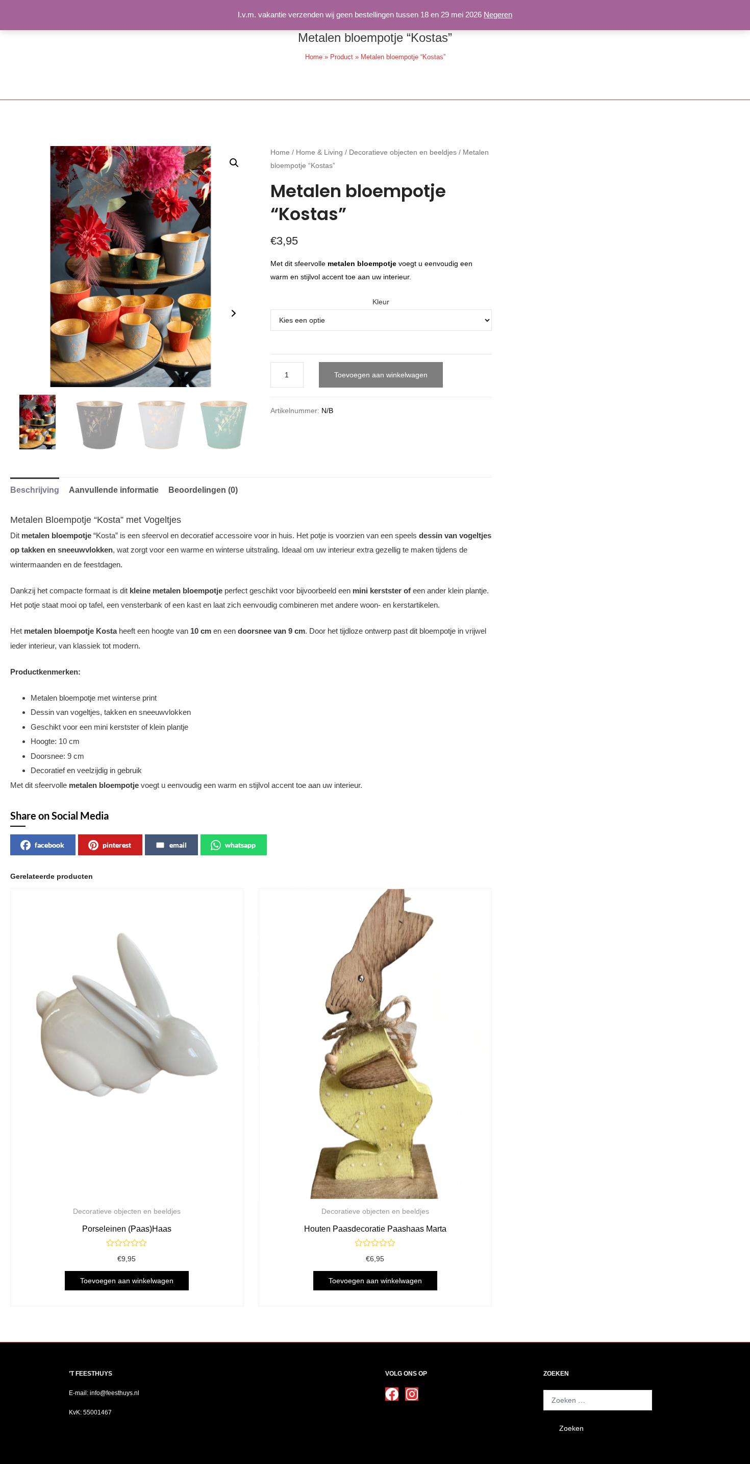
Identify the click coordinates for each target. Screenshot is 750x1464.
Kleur (380, 302)
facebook (49, 845)
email (178, 845)
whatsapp (240, 845)
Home (313, 57)
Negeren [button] (498, 14)
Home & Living (319, 152)
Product (341, 57)
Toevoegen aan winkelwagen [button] (126, 1281)
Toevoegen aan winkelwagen (381, 375)
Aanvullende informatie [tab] (114, 490)
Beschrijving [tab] (34, 490)
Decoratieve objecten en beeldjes (403, 152)
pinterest (117, 845)
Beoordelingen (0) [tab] (203, 490)
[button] (234, 163)
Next (233, 313)
